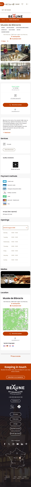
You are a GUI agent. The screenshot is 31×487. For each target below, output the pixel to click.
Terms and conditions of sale (7, 478)
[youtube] (15, 279)
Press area (15, 419)
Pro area (15, 414)
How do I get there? (15, 433)
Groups (15, 424)
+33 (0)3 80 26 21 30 (15, 397)
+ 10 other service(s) (15, 98)
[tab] (14, 228)
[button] (27, 4)
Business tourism (15, 428)
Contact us (15, 401)
